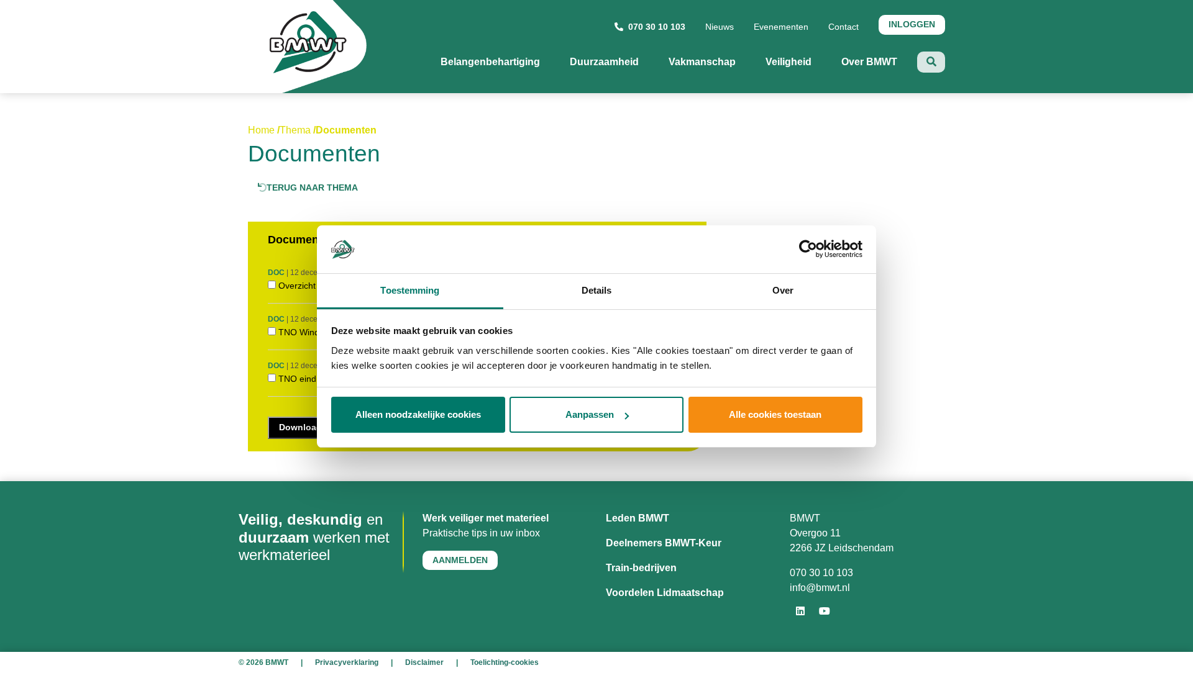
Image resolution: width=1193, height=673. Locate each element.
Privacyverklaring (346, 662)
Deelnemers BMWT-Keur (663, 543)
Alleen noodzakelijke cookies (418, 414)
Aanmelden (460, 560)
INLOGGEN (912, 24)
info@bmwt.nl (820, 587)
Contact (843, 27)
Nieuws (719, 27)
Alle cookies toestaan (775, 414)
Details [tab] (597, 290)
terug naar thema (312, 187)
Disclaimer (424, 662)
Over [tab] (782, 290)
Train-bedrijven (641, 567)
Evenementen (781, 27)
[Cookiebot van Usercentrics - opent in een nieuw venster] (808, 249)
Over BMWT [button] (879, 61)
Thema (295, 130)
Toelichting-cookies (504, 662)
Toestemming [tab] (409, 290)
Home (261, 130)
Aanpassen (589, 414)
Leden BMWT (637, 518)
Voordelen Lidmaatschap (665, 592)
